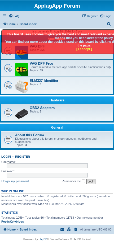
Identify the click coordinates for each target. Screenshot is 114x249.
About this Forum (29, 135)
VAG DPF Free (41, 63)
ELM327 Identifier (44, 81)
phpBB (43, 239)
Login (6, 156)
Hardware (57, 100)
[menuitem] (14, 16)
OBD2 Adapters (42, 108)
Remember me (72, 181)
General (57, 127)
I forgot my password (15, 181)
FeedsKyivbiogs (12, 221)
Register (22, 156)
